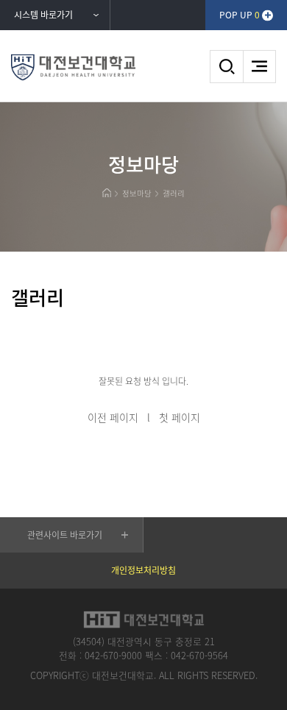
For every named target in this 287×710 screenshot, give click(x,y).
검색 (226, 66)
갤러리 (174, 193)
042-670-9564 (199, 655)
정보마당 (137, 193)
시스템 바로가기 (43, 14)
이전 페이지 (113, 417)
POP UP (239, 14)
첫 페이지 (179, 417)
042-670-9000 (113, 655)
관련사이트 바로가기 (64, 535)
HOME (106, 192)
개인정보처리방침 (143, 570)
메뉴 (259, 66)
